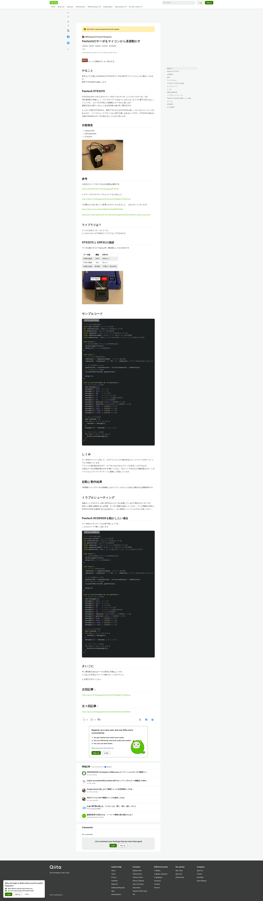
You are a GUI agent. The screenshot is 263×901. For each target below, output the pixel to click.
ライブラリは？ (172, 80)
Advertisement (116, 894)
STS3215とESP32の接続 (175, 83)
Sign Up (123, 845)
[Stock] (68, 22)
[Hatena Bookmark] (68, 43)
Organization (107, 7)
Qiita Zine (178, 874)
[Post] (68, 30)
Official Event (80, 7)
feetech (98, 46)
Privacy (113, 877)
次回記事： (170, 104)
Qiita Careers (120, 7)
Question (70, 7)
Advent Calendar (138, 881)
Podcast (157, 887)
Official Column (94, 7)
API (134, 894)
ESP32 (91, 46)
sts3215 (105, 46)
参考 (168, 77)
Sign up (17, 894)
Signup (209, 2)
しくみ (169, 89)
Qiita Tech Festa (138, 884)
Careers (199, 874)
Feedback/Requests (118, 887)
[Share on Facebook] (68, 37)
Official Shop (179, 877)
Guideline (114, 881)
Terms (113, 874)
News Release (201, 881)
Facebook (157, 881)
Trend (53, 7)
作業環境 (170, 74)
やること (170, 68)
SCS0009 (112, 46)
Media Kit (114, 884)
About (113, 870)
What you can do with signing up (103, 748)
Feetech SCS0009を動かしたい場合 (179, 98)
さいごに (170, 101)
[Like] (68, 12)
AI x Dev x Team (135, 7)
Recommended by (98, 767)
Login (200, 2)
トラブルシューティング (175, 95)
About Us (200, 870)
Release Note (137, 870)
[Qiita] (54, 2)
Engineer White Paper (140, 891)
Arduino (85, 46)
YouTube (157, 884)
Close (27, 894)
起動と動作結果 (172, 92)
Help (112, 891)
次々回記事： (171, 107)
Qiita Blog (200, 877)
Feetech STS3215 (173, 71)
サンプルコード (172, 86)
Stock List (61, 7)
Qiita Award (136, 887)
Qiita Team (179, 870)
